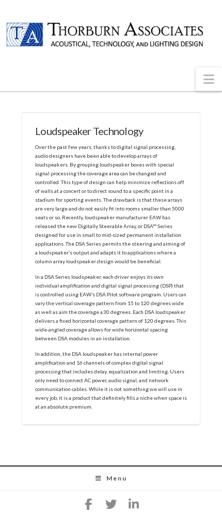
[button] (209, 79)
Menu (116, 478)
